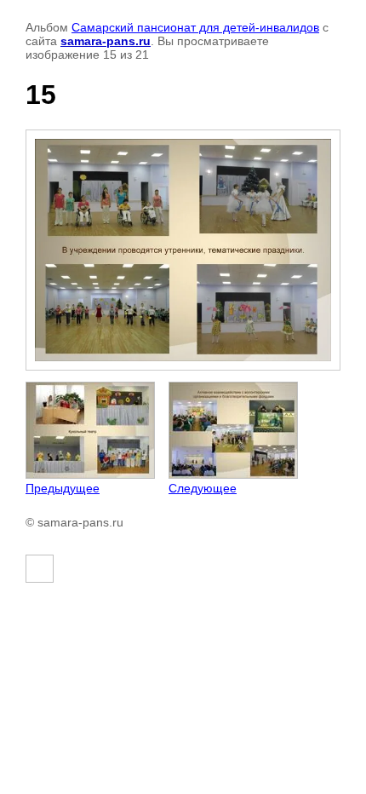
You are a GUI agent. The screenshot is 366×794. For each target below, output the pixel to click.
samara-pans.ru (105, 41)
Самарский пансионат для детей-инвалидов (195, 27)
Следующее (203, 488)
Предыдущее (63, 488)
